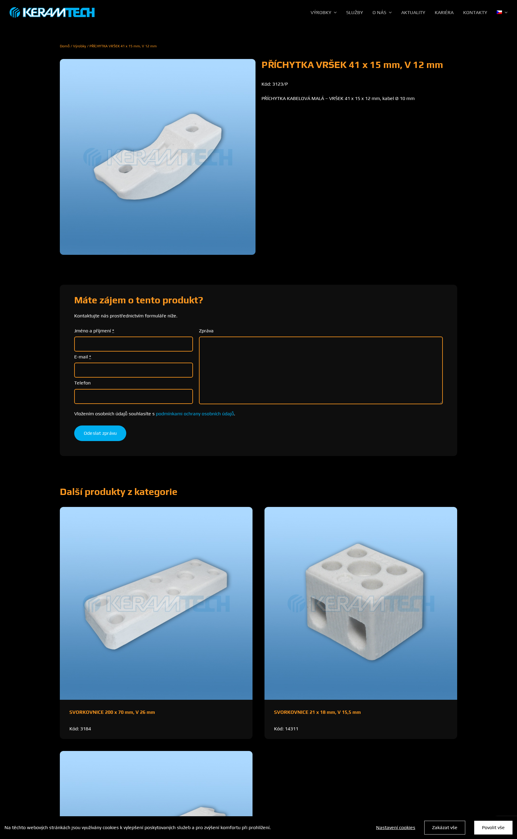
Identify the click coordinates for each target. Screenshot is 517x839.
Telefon (82, 383)
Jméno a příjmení (94, 331)
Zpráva (206, 331)
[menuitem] (502, 12)
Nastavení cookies (395, 827)
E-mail (82, 357)
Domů (65, 46)
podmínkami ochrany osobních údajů (195, 414)
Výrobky (79, 46)
